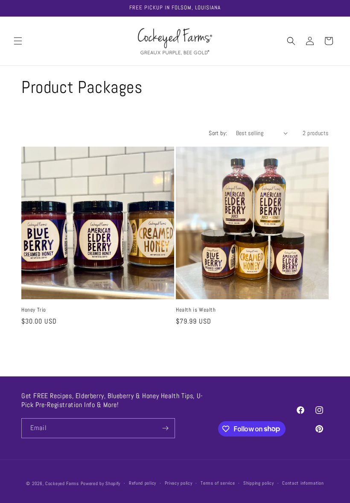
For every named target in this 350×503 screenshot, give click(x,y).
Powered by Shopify (101, 483)
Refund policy (142, 483)
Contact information (303, 483)
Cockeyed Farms (62, 483)
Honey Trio (33, 309)
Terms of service (218, 483)
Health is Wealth (196, 309)
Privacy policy (178, 483)
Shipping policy (258, 483)
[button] (18, 41)
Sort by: (218, 133)
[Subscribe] (165, 428)
